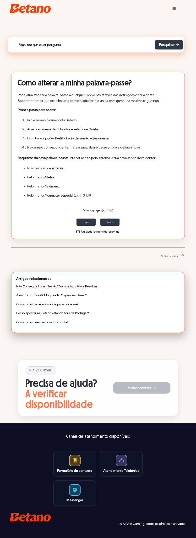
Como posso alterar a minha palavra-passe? (47, 304)
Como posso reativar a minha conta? (42, 322)
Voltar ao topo (170, 256)
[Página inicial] (30, 8)
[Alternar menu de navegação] (177, 8)
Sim (86, 222)
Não (110, 222)
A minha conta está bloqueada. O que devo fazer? (51, 295)
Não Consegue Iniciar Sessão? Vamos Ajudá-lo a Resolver (56, 286)
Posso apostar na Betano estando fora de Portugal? (52, 313)
